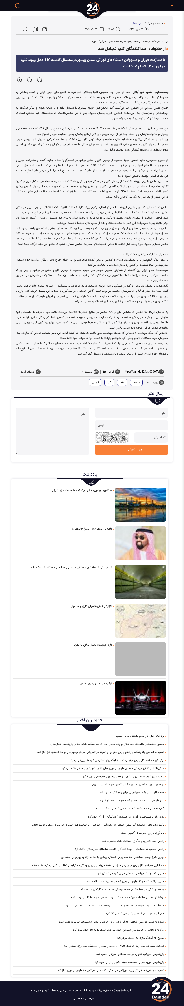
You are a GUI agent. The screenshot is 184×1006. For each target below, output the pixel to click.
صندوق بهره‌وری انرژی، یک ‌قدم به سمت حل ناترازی (82, 490)
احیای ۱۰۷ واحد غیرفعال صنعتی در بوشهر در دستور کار (131, 873)
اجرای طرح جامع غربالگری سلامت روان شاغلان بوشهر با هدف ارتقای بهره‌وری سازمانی (112, 857)
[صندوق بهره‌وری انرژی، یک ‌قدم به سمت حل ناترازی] (140, 504)
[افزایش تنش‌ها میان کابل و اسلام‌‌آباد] (140, 620)
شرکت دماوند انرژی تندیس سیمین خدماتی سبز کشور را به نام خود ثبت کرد (118, 930)
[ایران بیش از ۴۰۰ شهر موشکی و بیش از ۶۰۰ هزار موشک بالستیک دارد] (140, 581)
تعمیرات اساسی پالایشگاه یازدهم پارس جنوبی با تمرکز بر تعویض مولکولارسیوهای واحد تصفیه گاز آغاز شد (100, 752)
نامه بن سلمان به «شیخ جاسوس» (92, 529)
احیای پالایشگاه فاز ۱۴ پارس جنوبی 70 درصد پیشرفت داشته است (124, 881)
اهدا (122, 382)
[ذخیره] (35, 29)
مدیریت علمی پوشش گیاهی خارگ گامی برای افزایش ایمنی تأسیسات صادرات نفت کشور (110, 922)
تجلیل (95, 382)
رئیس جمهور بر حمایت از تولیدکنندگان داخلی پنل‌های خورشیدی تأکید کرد (119, 849)
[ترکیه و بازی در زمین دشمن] (140, 697)
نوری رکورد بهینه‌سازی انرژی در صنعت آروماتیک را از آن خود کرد (126, 817)
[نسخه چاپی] (25, 29)
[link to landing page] (110, 9)
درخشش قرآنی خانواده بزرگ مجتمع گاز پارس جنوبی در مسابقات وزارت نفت (117, 897)
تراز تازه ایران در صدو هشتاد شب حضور (140, 736)
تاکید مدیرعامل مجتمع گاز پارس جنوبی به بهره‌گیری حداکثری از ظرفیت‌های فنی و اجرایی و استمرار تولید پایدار (98, 825)
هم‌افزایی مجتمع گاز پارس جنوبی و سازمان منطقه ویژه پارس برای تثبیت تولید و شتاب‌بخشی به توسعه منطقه (98, 865)
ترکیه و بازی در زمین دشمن (96, 683)
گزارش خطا (108, 372)
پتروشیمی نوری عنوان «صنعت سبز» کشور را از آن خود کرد (129, 962)
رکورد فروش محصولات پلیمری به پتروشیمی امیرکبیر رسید (130, 809)
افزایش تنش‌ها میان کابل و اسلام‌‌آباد (90, 606)
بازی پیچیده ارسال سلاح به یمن (93, 645)
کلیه (109, 382)
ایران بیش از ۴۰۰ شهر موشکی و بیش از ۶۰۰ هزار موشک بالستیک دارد (71, 567)
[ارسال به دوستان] (44, 29)
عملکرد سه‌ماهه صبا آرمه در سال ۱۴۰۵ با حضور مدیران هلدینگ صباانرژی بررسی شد (114, 946)
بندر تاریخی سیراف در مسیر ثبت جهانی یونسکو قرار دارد (130, 800)
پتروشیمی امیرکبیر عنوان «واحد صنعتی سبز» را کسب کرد (130, 954)
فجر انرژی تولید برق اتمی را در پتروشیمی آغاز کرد (134, 914)
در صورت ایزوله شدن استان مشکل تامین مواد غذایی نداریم (128, 784)
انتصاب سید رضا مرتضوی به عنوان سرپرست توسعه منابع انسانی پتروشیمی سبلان (115, 905)
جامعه (136, 23)
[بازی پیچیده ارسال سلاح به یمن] (140, 659)
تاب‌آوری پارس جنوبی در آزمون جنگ (142, 833)
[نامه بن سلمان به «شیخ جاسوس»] (140, 543)
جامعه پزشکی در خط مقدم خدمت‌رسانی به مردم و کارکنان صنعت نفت (121, 889)
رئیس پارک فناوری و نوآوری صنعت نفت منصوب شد (133, 841)
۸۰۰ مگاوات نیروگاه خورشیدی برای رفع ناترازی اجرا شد (131, 792)
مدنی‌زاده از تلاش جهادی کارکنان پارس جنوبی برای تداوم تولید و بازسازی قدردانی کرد (112, 768)
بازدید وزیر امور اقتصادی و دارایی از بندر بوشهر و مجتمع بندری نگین (123, 776)
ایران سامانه (72, 999)
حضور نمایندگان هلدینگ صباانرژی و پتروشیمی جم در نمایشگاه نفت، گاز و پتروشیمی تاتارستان (107, 744)
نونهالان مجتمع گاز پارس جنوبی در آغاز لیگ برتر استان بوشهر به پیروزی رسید (117, 760)
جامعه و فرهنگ (153, 23)
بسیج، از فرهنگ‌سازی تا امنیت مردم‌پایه (140, 938)
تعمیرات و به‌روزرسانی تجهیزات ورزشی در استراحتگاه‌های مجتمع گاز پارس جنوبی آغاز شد (110, 970)
